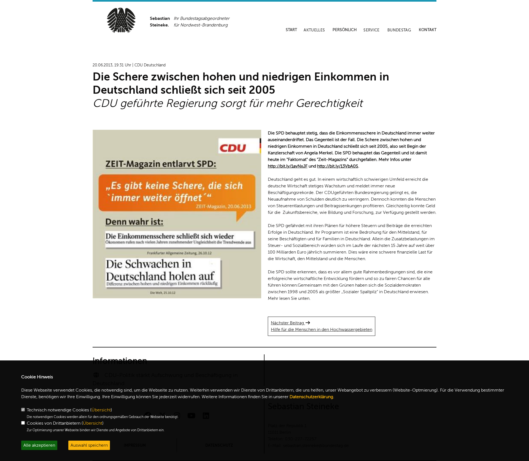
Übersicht (101, 410)
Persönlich (345, 30)
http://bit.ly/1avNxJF (287, 166)
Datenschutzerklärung (311, 396)
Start (291, 30)
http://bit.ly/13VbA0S (337, 166)
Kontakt (427, 30)
